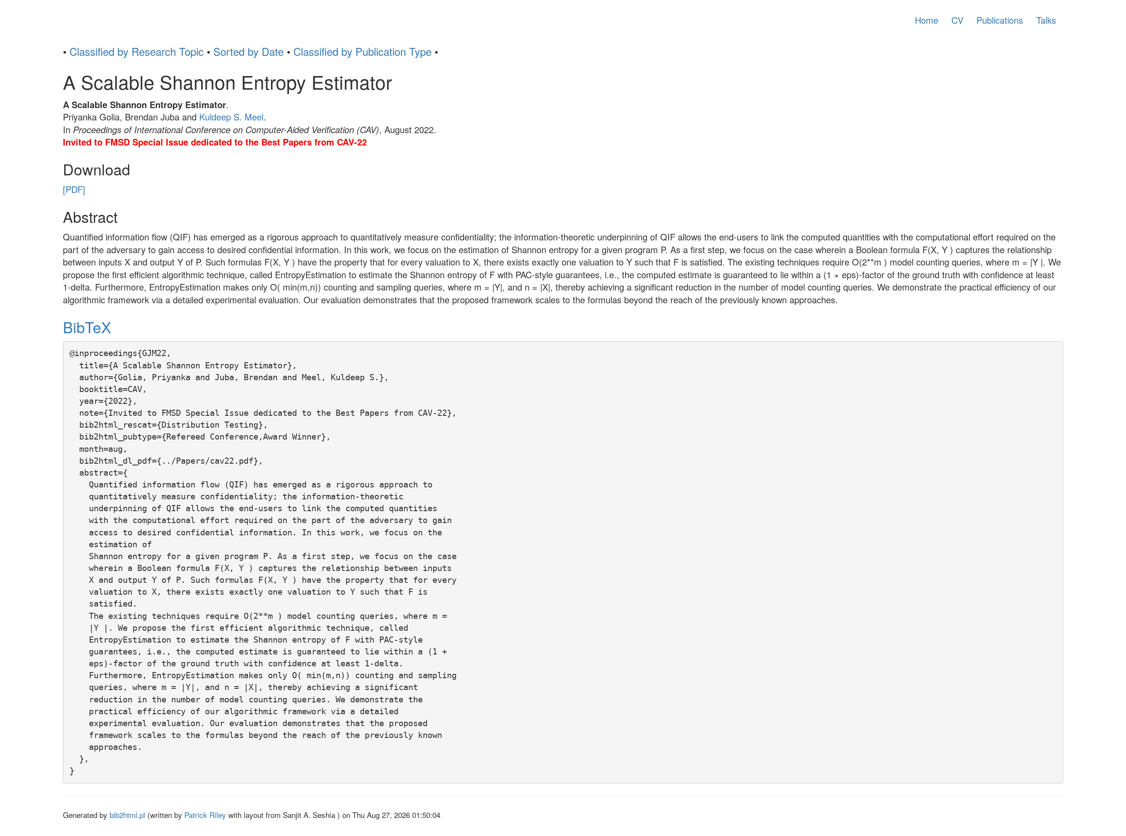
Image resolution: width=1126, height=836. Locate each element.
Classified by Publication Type (362, 51)
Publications (999, 20)
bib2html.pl (127, 814)
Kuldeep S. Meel (231, 116)
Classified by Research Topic (136, 51)
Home (926, 20)
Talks (1046, 20)
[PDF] (74, 189)
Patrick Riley (205, 814)
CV (957, 20)
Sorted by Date (248, 51)
